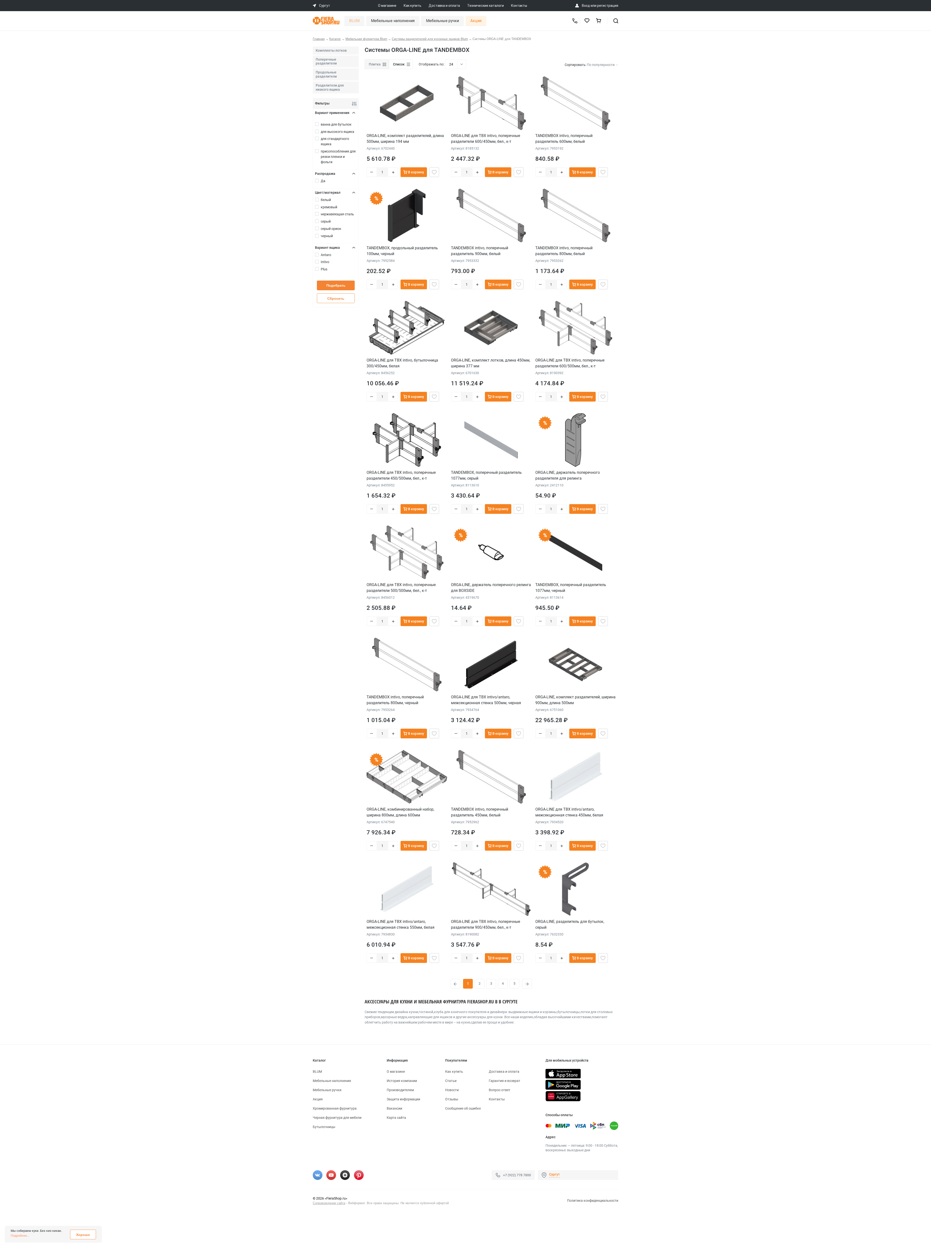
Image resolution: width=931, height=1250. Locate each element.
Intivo (325, 262)
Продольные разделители (326, 74)
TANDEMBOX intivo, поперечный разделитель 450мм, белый (479, 812)
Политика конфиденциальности (592, 1200)
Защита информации (403, 1099)
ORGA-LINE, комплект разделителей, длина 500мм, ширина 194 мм (405, 138)
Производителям (400, 1090)
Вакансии (394, 1108)
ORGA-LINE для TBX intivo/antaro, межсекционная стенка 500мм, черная (486, 700)
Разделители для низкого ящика (330, 87)
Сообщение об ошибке (463, 1108)
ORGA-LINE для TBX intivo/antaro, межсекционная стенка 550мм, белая (400, 924)
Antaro (326, 255)
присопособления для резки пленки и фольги (338, 156)
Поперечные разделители (326, 61)
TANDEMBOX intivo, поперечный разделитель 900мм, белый (479, 251)
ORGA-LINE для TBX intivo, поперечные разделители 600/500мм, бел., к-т (569, 363)
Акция (476, 20)
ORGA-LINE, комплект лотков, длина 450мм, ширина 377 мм (490, 363)
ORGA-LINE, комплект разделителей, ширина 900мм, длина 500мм (575, 700)
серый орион (331, 229)
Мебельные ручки (442, 20)
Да (323, 181)
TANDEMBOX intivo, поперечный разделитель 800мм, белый (564, 251)
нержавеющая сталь (337, 214)
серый (326, 221)
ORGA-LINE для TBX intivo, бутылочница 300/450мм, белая (402, 363)
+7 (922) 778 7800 (517, 1175)
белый (326, 200)
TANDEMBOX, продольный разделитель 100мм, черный (402, 251)
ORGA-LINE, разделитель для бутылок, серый (569, 924)
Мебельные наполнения (393, 20)
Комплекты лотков (331, 50)
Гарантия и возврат (504, 1081)
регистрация (607, 6)
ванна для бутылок (336, 124)
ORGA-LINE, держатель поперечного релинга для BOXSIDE (491, 587)
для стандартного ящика (335, 141)
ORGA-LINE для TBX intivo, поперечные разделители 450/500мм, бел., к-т (401, 475)
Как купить (412, 5)
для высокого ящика (337, 132)
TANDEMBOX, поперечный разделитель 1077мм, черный (570, 587)
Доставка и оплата (444, 5)
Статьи (451, 1081)
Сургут (554, 1174)
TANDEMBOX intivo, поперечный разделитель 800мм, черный (395, 700)
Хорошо (83, 1235)
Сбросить (335, 298)
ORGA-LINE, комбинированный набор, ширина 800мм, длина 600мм (400, 812)
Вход (586, 6)
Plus (324, 269)
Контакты (519, 5)
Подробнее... (20, 1235)
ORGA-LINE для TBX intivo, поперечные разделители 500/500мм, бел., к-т (401, 587)
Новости (452, 1090)
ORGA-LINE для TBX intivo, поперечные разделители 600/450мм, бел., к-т (485, 138)
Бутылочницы (324, 1127)
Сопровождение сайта (329, 1203)
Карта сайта (396, 1118)
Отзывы (451, 1099)
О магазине (387, 5)
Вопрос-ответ (499, 1090)
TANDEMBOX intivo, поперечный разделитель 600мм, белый (564, 138)
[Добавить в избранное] (434, 172)
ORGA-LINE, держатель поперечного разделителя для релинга (567, 475)
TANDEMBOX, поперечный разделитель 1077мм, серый (486, 475)
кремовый (329, 207)
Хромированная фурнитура (335, 1108)
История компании (402, 1081)
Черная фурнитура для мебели (337, 1118)
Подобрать (335, 285)
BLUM (354, 20)
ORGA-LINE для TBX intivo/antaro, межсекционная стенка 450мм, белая (569, 812)
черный (327, 236)
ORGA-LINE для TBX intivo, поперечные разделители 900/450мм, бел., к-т (485, 924)
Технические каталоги (485, 5)
